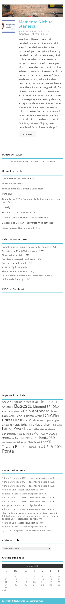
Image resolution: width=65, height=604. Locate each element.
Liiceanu (29, 429)
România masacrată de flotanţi (18, 259)
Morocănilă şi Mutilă (12, 183)
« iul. (4, 590)
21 (42, 582)
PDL (22, 438)
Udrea (40, 447)
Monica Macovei (45, 433)
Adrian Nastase (24, 402)
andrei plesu (46, 401)
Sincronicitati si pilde (12, 255)
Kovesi (58, 424)
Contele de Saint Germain (33, 31)
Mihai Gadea (40, 429)
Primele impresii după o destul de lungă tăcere (26, 246)
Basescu (23, 406)
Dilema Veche (33, 416)
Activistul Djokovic (11, 267)
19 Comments (41, 33)
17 (6, 582)
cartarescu (12, 411)
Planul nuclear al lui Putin (15, 271)
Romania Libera (9, 442)
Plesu (28, 438)
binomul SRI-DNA (46, 406)
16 (59, 579)
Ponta (43, 437)
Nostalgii (6, 207)
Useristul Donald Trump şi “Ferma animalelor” (26, 217)
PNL (35, 438)
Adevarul (7, 402)
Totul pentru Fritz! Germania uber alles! (22, 188)
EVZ (16, 420)
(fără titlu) (7, 193)
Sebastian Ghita (24, 442)
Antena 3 (8, 407)
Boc (4, 411)
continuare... (27, 134)
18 (16, 582)
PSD (52, 437)
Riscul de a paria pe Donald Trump (20, 212)
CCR (20, 411)
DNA (48, 415)
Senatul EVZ (40, 442)
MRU (4, 438)
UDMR (33, 447)
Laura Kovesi (13, 428)
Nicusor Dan (13, 438)
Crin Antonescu (37, 411)
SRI (49, 441)
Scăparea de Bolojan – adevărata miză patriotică (27, 222)
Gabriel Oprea (44, 420)
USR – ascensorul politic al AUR (18, 178)
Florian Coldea (29, 420)
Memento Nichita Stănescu (36, 24)
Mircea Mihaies (23, 434)
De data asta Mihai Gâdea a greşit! (20, 251)
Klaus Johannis (44, 425)
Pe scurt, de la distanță (14, 263)
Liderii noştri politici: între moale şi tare (22, 227)
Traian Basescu (16, 446)
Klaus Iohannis (23, 424)
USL (47, 446)
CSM (54, 411)
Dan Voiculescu (13, 416)
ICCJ (54, 420)
